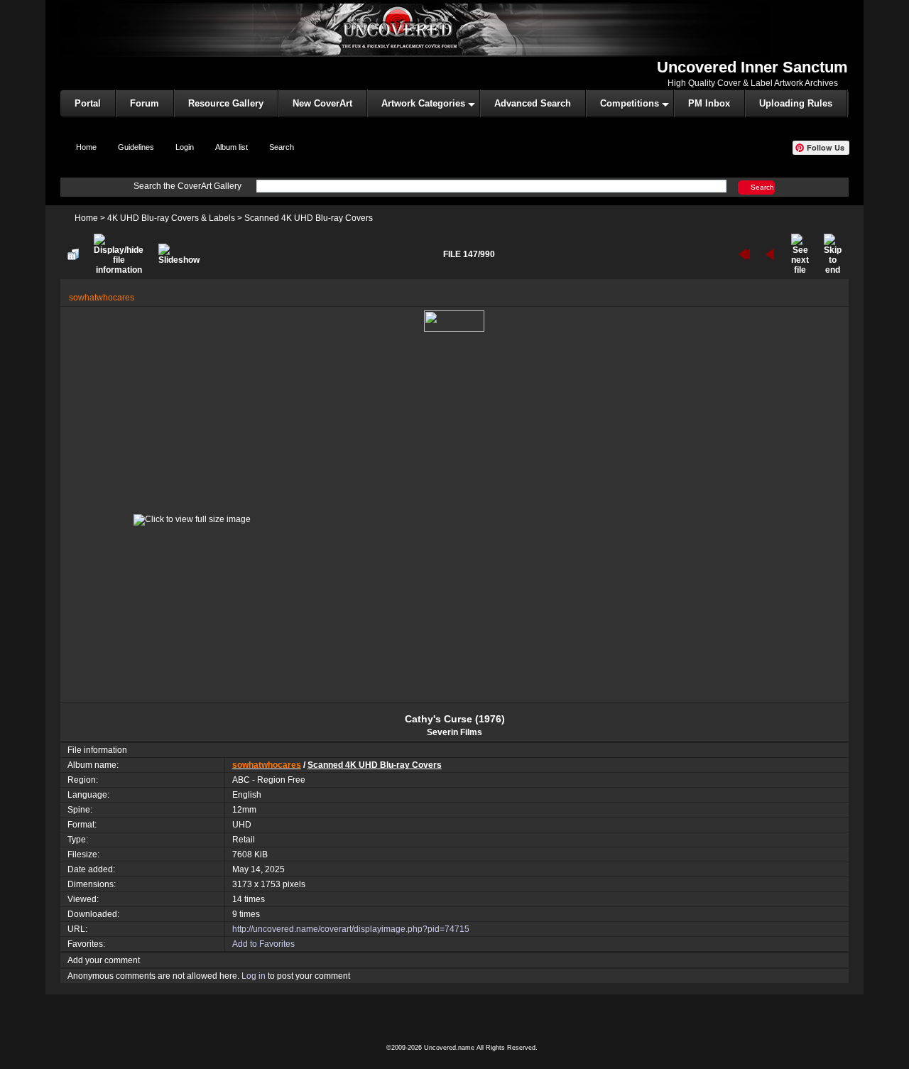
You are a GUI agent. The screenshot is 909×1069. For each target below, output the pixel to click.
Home (86, 218)
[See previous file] (770, 254)
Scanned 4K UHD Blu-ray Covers (308, 218)
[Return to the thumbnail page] (73, 254)
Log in (253, 976)
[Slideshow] (179, 254)
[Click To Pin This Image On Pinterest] (454, 320)
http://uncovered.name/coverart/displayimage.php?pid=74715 (350, 929)
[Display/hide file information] (119, 254)
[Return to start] (744, 254)
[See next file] (800, 254)
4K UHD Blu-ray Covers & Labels (171, 218)
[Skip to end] (833, 254)
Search (762, 186)
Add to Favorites (263, 944)
